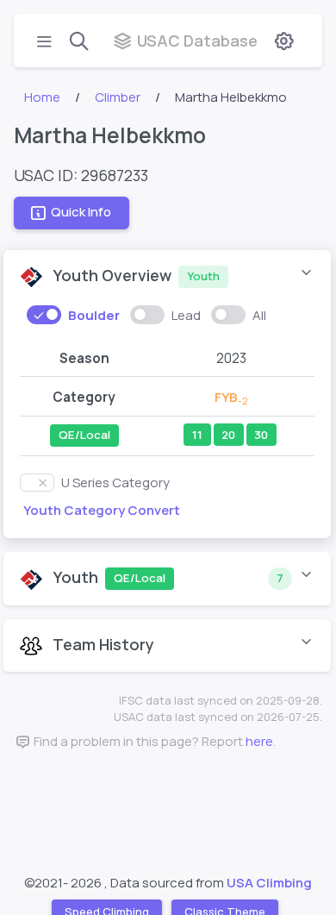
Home (42, 97)
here (259, 741)
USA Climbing (269, 883)
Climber (117, 97)
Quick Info (81, 213)
